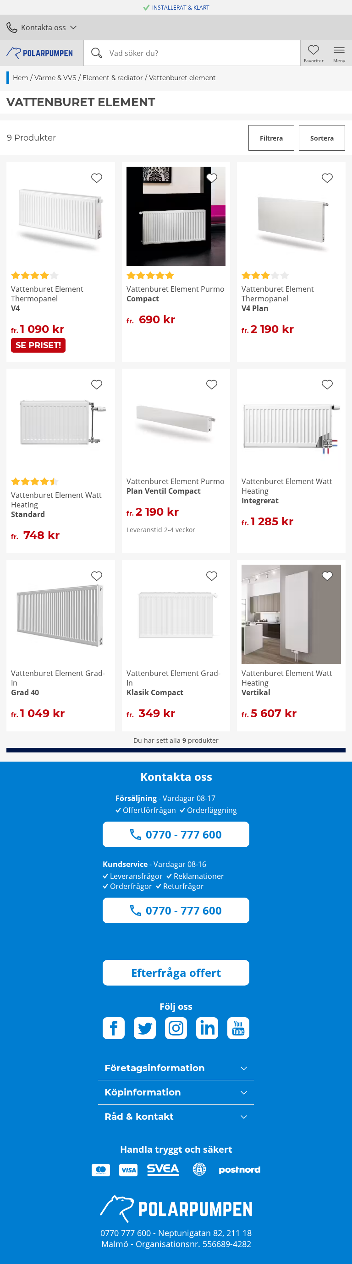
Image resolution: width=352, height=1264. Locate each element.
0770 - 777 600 (184, 834)
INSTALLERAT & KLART (180, 7)
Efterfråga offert (176, 972)
